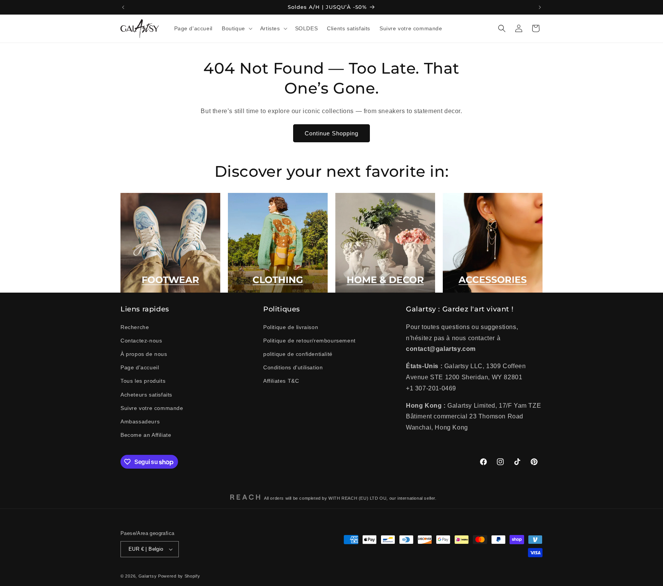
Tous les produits (142, 381)
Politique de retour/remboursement (309, 340)
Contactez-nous (141, 340)
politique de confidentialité (298, 354)
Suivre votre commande (151, 408)
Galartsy (148, 576)
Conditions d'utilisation (293, 367)
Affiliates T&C (281, 381)
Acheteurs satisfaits (146, 395)
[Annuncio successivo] (539, 7)
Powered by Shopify (179, 576)
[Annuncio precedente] (123, 7)
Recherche (134, 327)
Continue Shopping (331, 133)
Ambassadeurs (140, 421)
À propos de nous (143, 354)
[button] (236, 28)
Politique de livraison (290, 327)
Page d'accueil (139, 367)
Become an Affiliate (145, 435)
